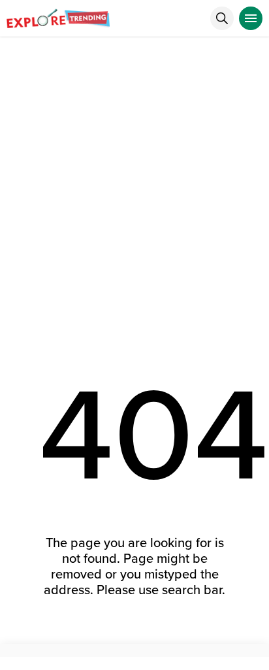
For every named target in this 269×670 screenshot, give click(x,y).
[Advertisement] (134, 178)
